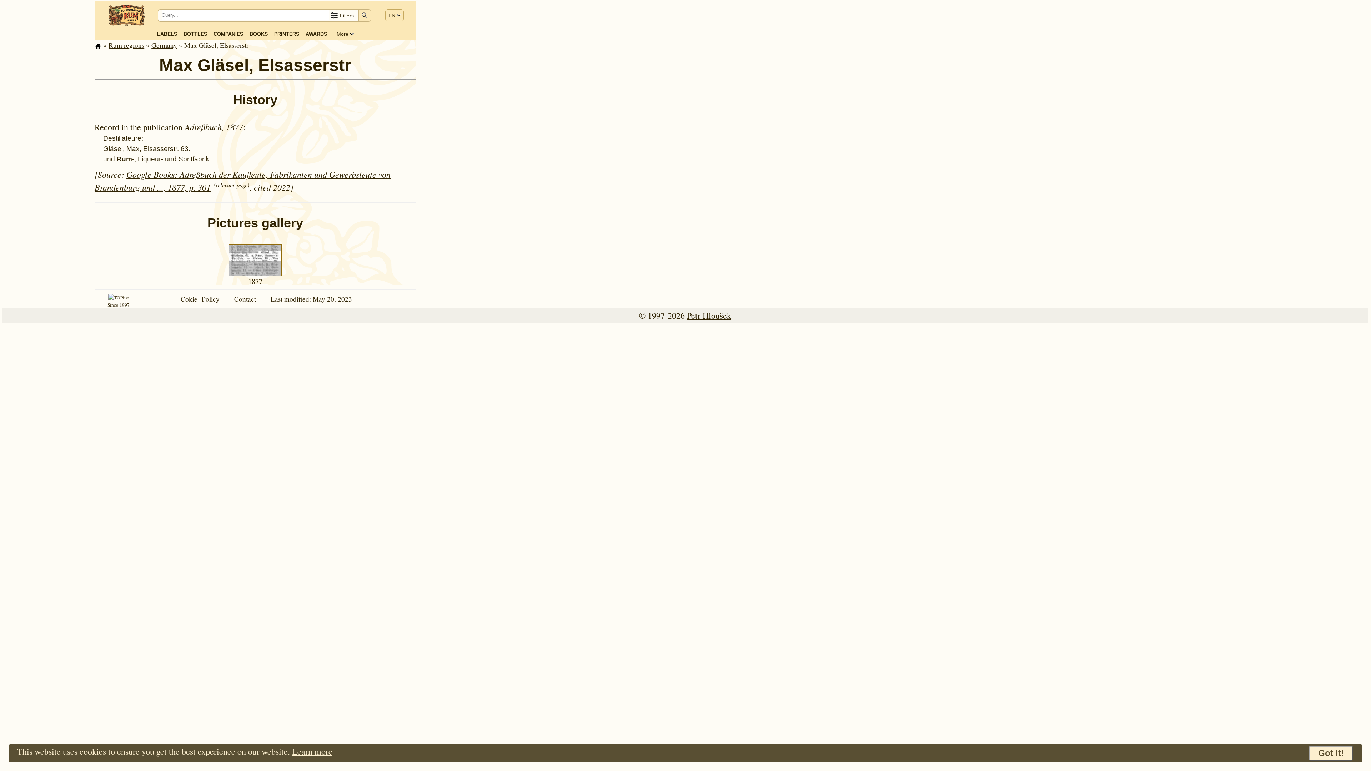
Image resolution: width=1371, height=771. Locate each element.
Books (259, 34)
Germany (164, 45)
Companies (228, 34)
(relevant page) (232, 185)
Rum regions (126, 45)
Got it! (1331, 753)
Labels (167, 34)
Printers (286, 34)
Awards (316, 34)
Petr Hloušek (709, 315)
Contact (245, 298)
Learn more (312, 751)
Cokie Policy (200, 298)
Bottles (195, 34)
